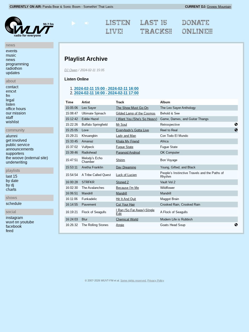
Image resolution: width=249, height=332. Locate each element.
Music (11, 55)
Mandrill (121, 193)
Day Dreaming (126, 167)
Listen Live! (118, 27)
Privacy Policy (155, 280)
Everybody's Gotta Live (132, 130)
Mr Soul (121, 124)
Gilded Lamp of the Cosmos (135, 113)
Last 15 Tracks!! (156, 27)
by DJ (10, 185)
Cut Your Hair (125, 204)
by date (12, 181)
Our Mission (16, 113)
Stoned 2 (122, 182)
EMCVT (11, 91)
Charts (11, 189)
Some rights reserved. (133, 280)
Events (11, 51)
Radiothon (14, 68)
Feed (9, 231)
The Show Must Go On (132, 108)
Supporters (15, 153)
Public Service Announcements (20, 147)
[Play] (73, 22)
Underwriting (16, 162)
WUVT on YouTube (20, 222)
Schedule (14, 203)
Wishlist (12, 122)
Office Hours (16, 109)
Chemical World (127, 219)
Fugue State (124, 147)
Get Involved (16, 140)
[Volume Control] (87, 22)
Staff (9, 117)
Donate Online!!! (197, 27)
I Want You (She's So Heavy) (136, 119)
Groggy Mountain (219, 7)
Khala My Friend (127, 141)
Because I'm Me (127, 188)
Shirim (120, 160)
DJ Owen (70, 70)
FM (8, 96)
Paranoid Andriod (128, 152)
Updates (13, 73)
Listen (10, 104)
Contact (12, 87)
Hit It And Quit (126, 199)
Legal (10, 100)
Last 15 (11, 176)
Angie (120, 225)
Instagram (14, 218)
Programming (17, 64)
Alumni (12, 136)
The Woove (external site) (27, 158)
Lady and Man (126, 136)
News (10, 60)
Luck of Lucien (126, 175)
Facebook (14, 226)
